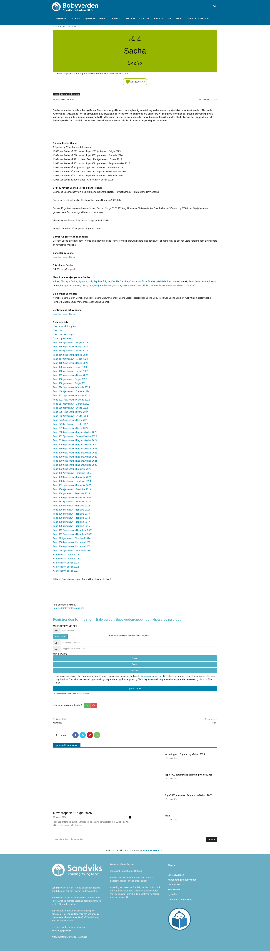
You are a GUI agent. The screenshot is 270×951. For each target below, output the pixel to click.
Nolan (146, 285)
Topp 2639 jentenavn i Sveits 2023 (70, 416)
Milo (124, 285)
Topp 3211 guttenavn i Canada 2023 (71, 395)
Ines (169, 281)
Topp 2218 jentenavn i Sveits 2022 (70, 424)
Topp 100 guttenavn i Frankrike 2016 (71, 526)
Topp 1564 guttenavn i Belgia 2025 (70, 346)
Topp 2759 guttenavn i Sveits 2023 (70, 420)
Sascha (57, 257)
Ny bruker (173, 894)
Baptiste (98, 281)
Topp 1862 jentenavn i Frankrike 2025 (72, 473)
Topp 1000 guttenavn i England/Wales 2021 (75, 460)
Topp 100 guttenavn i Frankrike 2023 (71, 493)
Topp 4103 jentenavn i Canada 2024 (71, 391)
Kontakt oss (174, 889)
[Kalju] (150, 821)
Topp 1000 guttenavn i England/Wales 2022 (75, 456)
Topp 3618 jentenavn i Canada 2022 (71, 403)
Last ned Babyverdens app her (68, 608)
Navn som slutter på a (64, 326)
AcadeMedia (80, 897)
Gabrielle (161, 281)
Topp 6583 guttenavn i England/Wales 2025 (75, 432)
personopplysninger (62, 930)
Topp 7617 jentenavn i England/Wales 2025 (75, 436)
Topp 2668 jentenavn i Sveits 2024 (70, 407)
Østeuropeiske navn (63, 338)
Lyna (91, 285)
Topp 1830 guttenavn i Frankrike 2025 (72, 469)
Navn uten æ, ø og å (63, 334)
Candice (124, 281)
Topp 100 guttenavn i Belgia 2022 (70, 379)
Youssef (190, 285)
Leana (212, 281)
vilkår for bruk (83, 694)
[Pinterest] (90, 735)
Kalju (167, 815)
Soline (162, 285)
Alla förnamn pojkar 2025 (66, 554)
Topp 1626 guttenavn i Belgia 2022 (70, 375)
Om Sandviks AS (176, 884)
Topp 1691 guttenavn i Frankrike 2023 (72, 485)
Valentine (171, 285)
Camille (115, 281)
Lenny (63, 285)
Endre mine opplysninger (180, 899)
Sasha (65, 257)
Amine (74, 281)
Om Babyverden (176, 874)
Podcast (158, 19)
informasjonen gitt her (151, 676)
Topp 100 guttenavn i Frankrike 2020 (71, 509)
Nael (214, 722)
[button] (214, 6)
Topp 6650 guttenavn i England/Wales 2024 (75, 440)
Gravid (74, 19)
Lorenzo (76, 285)
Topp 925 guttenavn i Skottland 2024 (71, 538)
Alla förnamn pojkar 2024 (66, 558)
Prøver (59, 19)
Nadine (131, 285)
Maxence (57, 722)
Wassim (181, 285)
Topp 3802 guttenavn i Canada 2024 (71, 387)
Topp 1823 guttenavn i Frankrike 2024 (72, 477)
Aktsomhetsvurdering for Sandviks (69, 937)
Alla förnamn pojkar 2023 (66, 562)
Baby (102, 19)
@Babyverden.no (152, 850)
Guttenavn (64, 26)
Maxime (117, 285)
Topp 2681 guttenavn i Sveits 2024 (70, 411)
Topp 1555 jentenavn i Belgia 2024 (70, 350)
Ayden (81, 281)
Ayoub (89, 281)
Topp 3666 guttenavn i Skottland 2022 (72, 546)
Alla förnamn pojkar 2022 (66, 566)
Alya (67, 281)
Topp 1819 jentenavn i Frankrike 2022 (72, 501)
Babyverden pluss (196, 19)
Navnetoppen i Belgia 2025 (72, 813)
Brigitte (106, 281)
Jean (197, 281)
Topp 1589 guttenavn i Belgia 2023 (70, 363)
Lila (69, 285)
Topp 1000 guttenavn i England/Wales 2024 (75, 444)
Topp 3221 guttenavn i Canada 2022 (71, 399)
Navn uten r (59, 330)
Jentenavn (75, 94)
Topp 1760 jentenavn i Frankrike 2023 (72, 489)
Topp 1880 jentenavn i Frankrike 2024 (72, 481)
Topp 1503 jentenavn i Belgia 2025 (70, 342)
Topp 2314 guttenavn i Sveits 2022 (70, 428)
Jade (191, 281)
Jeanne (204, 281)
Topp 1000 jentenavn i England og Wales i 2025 (188, 795)
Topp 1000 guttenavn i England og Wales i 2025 (188, 774)
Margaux (98, 285)
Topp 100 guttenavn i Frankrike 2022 (71, 505)
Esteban (152, 281)
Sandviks (56, 887)
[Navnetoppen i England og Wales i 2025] (150, 760)
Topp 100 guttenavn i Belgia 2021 (70, 383)
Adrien (56, 281)
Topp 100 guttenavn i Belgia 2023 (70, 367)
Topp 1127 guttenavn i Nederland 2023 (72, 534)
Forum (142, 19)
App (169, 19)
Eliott (144, 281)
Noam (139, 285)
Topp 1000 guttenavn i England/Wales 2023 (75, 452)
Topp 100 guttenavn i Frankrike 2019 (71, 513)
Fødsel (88, 19)
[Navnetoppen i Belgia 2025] (92, 780)
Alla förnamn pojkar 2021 (66, 570)
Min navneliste (137, 81)
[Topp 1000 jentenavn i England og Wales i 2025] (150, 801)
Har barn (135, 670)
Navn (115, 19)
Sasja (72, 257)
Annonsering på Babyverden (182, 879)
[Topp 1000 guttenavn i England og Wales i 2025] (150, 780)
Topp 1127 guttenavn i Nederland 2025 (72, 530)
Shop (179, 19)
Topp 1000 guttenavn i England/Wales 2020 (75, 464)
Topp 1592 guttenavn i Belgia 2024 (70, 354)
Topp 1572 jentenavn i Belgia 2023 (70, 359)
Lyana (85, 285)
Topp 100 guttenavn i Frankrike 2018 (71, 517)
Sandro (154, 285)
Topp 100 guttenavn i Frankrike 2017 (71, 522)
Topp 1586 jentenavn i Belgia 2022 (70, 371)
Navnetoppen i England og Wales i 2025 (185, 754)
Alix (62, 281)
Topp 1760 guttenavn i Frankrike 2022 (72, 497)
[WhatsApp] (97, 735)
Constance (135, 281)
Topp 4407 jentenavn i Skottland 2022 (72, 550)
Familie (128, 19)
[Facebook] (75, 735)
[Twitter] (83, 735)
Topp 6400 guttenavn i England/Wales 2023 (75, 448)
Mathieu (108, 285)
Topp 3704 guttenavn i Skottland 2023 (72, 542)
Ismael (176, 281)
